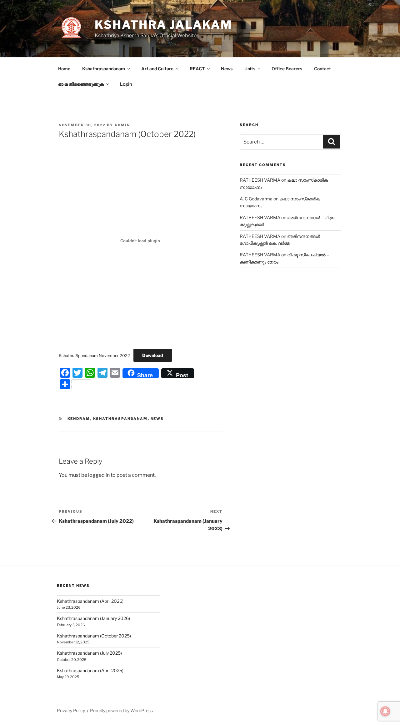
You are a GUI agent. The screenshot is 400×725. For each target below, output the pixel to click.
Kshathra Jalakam (163, 25)
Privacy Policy (71, 710)
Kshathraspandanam (103, 68)
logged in (99, 475)
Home (64, 68)
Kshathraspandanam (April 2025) (90, 670)
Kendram (79, 418)
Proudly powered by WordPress (121, 710)
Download (152, 355)
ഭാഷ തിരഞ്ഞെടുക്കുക (81, 84)
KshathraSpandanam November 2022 (94, 355)
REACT (197, 68)
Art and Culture (157, 68)
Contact (322, 68)
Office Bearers (287, 68)
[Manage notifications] (385, 711)
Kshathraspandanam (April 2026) (90, 601)
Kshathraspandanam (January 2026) (93, 618)
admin (122, 125)
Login (126, 84)
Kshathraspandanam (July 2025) (89, 653)
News (226, 68)
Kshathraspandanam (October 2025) (94, 635)
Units (249, 68)
